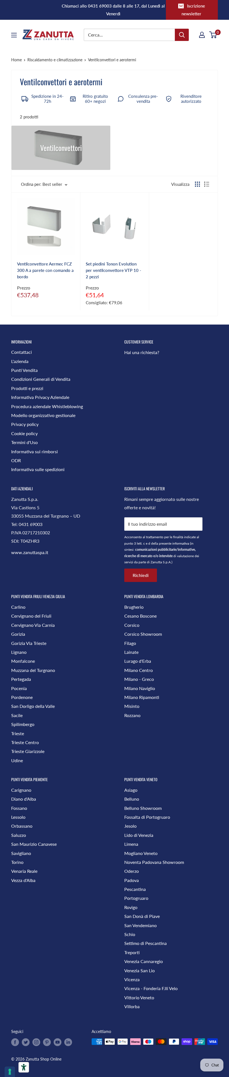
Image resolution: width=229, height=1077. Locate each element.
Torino (17, 862)
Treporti (132, 952)
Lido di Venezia (138, 835)
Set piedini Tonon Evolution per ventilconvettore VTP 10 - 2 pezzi (113, 270)
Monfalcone (23, 661)
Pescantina (135, 889)
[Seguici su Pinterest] (47, 1042)
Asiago (130, 790)
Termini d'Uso (24, 442)
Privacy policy (25, 424)
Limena (131, 844)
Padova (131, 880)
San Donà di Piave (142, 916)
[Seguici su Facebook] (15, 1042)
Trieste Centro (25, 742)
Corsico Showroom (143, 634)
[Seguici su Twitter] (26, 1042)
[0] (213, 34)
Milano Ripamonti (141, 697)
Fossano (19, 808)
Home (16, 59)
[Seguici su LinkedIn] (68, 1042)
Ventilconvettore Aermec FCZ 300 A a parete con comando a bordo (45, 270)
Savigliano (21, 853)
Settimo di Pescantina (145, 943)
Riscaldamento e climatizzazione (54, 59)
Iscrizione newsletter (193, 9)
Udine (17, 760)
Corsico (131, 625)
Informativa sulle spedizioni (38, 469)
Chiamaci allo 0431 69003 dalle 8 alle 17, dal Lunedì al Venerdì (113, 9)
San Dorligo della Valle (33, 706)
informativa (180, 543)
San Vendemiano (140, 925)
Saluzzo (18, 835)
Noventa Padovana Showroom (154, 862)
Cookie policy (24, 433)
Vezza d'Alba (23, 880)
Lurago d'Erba (137, 661)
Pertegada (21, 679)
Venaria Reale (24, 871)
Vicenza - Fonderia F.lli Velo (151, 988)
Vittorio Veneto (139, 997)
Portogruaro (136, 898)
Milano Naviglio (139, 688)
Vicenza (132, 979)
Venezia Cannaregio (143, 961)
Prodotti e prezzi (27, 388)
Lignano (19, 652)
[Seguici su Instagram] (36, 1042)
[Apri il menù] (14, 35)
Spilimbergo (22, 724)
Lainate (131, 652)
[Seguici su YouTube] (57, 1042)
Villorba (132, 1006)
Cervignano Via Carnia (33, 625)
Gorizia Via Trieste (28, 643)
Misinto (131, 706)
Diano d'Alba (23, 798)
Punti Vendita (24, 370)
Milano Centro (138, 670)
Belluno (131, 798)
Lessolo (18, 817)
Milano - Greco (139, 679)
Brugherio (134, 607)
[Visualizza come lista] (206, 184)
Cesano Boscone (140, 615)
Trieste (17, 733)
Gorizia (18, 634)
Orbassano (21, 826)
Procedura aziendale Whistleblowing (47, 406)
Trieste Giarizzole (27, 751)
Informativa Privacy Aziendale (40, 397)
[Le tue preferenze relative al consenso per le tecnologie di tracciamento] (9, 1071)
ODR (16, 460)
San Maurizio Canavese (34, 844)
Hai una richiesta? (141, 352)
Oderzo (131, 871)
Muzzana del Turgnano (33, 670)
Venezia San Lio (139, 970)
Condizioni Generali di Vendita (40, 379)
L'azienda (19, 361)
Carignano (21, 790)
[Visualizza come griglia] (197, 184)
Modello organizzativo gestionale (43, 415)
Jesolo (130, 826)
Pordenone (22, 697)
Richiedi (141, 575)
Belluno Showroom (143, 808)
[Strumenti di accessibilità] (23, 1067)
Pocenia (19, 688)
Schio (129, 934)
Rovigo (130, 907)
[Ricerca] (182, 35)
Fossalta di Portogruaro (147, 817)
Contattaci (21, 352)
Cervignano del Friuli (31, 615)
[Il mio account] (202, 35)
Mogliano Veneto (141, 853)
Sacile (17, 715)
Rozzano (132, 715)
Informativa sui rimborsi (34, 451)
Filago (130, 643)
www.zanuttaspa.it (29, 552)
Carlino (18, 607)
